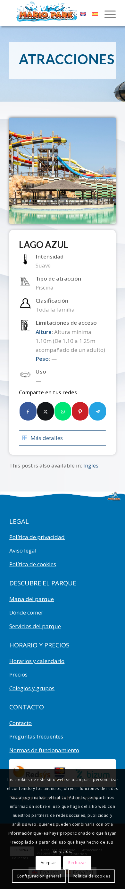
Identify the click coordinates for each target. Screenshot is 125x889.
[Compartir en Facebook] (28, 411)
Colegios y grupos (31, 688)
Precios (18, 674)
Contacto (20, 723)
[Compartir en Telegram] (97, 411)
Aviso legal (23, 550)
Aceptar (48, 862)
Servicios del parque (35, 626)
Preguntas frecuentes (36, 736)
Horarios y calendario (36, 661)
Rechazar (77, 862)
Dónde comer (26, 612)
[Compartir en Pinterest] (80, 411)
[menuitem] (107, 13)
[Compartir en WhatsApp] (62, 411)
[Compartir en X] (45, 411)
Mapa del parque (31, 599)
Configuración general (39, 876)
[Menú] (107, 13)
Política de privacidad (37, 537)
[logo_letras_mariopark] (51, 13)
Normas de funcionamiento (44, 750)
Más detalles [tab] (46, 438)
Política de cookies (32, 564)
